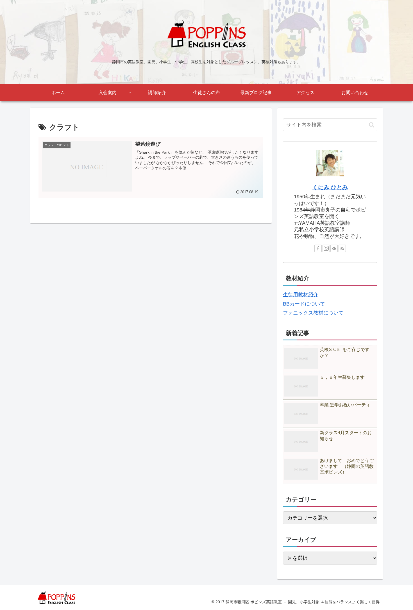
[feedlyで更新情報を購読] (334, 248)
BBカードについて (304, 304)
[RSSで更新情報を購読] (342, 248)
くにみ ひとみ (330, 187)
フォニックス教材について (313, 313)
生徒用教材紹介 (300, 294)
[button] (371, 125)
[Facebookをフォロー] (318, 248)
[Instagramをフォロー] (326, 248)
